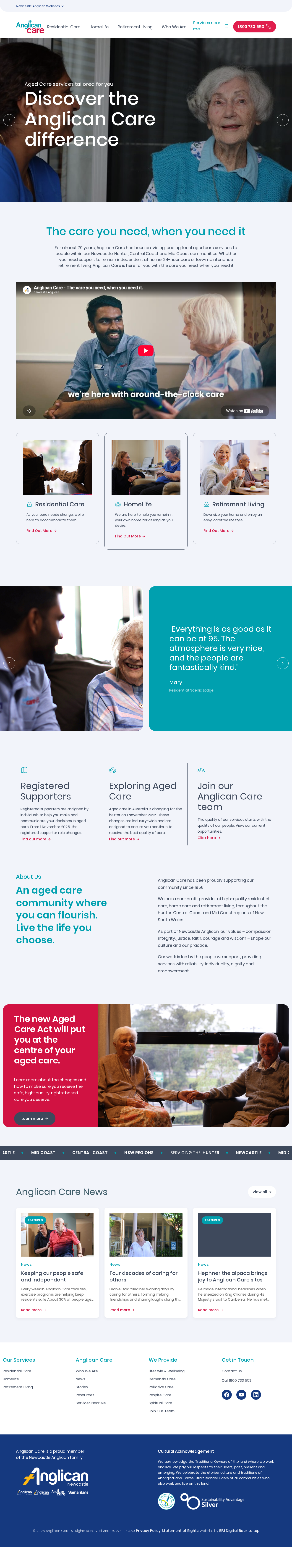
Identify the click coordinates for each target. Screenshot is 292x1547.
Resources (85, 1395)
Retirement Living (18, 1387)
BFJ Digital (228, 1530)
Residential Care (17, 1371)
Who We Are (87, 1371)
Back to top (249, 1530)
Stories (82, 1387)
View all (260, 1191)
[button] (9, 120)
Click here (207, 838)
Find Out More (39, 531)
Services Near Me (91, 1403)
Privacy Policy (148, 1530)
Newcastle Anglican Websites (38, 6)
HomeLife (11, 1379)
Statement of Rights (180, 1530)
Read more (31, 1310)
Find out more (34, 839)
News (80, 1379)
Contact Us (232, 1371)
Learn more (32, 1118)
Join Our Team (162, 1411)
